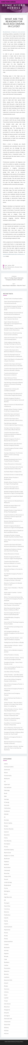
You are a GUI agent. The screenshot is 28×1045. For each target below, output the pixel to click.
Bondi (5, 793)
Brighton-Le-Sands (9, 855)
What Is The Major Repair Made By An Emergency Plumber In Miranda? (14, 278)
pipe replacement (9, 267)
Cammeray (7, 909)
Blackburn (6, 962)
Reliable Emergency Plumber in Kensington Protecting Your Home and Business (14, 400)
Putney (6, 938)
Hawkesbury (7, 915)
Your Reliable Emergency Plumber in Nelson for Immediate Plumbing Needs (13, 307)
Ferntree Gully (7, 775)
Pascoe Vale (7, 1024)
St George (6, 802)
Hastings (6, 799)
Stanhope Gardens (9, 766)
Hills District (7, 1004)
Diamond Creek (8, 1018)
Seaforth (6, 832)
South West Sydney (9, 849)
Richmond (6, 947)
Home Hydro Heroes (8, 2)
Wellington (7, 891)
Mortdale (6, 820)
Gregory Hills (7, 876)
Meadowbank (7, 885)
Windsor (6, 826)
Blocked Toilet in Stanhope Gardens (13, 298)
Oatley (6, 838)
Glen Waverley (7, 841)
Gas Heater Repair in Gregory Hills (13, 471)
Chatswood (7, 870)
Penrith (6, 879)
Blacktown (7, 858)
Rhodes (6, 986)
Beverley (6, 974)
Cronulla (6, 944)
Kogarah (6, 953)
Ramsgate (6, 903)
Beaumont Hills (8, 980)
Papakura (6, 861)
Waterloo (6, 912)
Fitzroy (6, 888)
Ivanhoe (6, 965)
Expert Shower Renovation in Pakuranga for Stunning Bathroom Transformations (13, 323)
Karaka (6, 935)
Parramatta (7, 968)
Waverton (6, 971)
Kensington (7, 843)
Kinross (6, 932)
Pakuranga (7, 790)
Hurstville (6, 805)
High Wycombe (8, 897)
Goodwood (7, 811)
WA (5, 900)
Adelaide (6, 814)
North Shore (7, 867)
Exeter (5, 995)
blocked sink (18, 267)
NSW (13, 265)
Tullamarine (7, 1021)
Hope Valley (7, 906)
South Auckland (8, 926)
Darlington (7, 1015)
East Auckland (7, 787)
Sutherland (7, 769)
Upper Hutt (7, 784)
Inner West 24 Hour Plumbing (11, 671)
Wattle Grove (7, 852)
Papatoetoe (7, 929)
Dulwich (6, 983)
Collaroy (6, 992)
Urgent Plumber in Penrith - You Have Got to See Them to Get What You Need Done (13, 748)
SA (4, 817)
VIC (5, 781)
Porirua (6, 846)
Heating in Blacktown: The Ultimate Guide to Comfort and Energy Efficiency (13, 454)
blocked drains (7, 268)
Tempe (6, 1001)
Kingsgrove (7, 1009)
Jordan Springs (8, 882)
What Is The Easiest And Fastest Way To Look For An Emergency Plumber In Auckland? (14, 598)
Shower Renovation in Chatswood (12, 464)
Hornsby (6, 950)
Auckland (6, 864)
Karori (5, 894)
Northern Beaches (8, 829)
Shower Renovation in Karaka (11, 554)
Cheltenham (7, 808)
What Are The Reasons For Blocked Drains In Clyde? (14, 23)
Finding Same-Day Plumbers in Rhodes (14, 642)
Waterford (6, 1007)
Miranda (6, 956)
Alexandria (6, 835)
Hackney (6, 1030)
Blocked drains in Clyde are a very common (14, 32)
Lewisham (6, 977)
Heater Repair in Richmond (11, 566)
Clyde (5, 265)
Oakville (6, 918)
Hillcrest (6, 1033)
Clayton (6, 923)
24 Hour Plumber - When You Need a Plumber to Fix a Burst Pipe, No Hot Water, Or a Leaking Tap (13, 704)
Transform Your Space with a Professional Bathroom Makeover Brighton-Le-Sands (12, 434)
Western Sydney (8, 823)
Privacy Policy (19, 1041)
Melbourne (7, 778)
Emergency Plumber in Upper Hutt (13, 347)
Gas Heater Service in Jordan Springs (13, 474)
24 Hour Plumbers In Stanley (11, 655)
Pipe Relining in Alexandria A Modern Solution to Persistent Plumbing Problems (13, 384)
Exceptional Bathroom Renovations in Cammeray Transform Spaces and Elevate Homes (14, 516)
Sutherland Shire (8, 941)
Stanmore (6, 989)
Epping (6, 921)
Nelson (6, 772)
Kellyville (6, 1012)
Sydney (9, 265)
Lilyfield (6, 998)
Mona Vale (6, 873)
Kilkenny (6, 1027)
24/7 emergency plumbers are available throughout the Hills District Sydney (14, 633)
